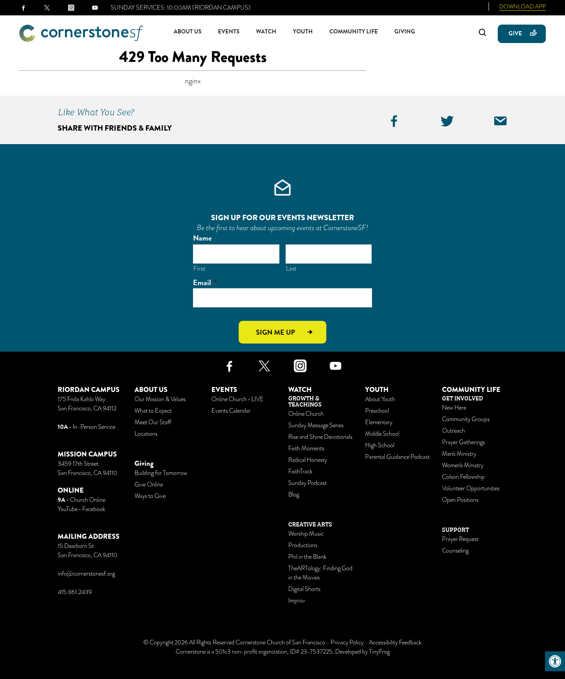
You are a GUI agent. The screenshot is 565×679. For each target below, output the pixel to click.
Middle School (382, 434)
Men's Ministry (459, 454)
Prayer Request (460, 539)
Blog (293, 494)
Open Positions (460, 500)
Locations (146, 434)
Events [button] (228, 31)
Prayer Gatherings (463, 442)
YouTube (68, 509)
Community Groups (466, 419)
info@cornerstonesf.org (86, 573)
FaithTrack (300, 471)
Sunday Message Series (316, 425)
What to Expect (153, 411)
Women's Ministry (463, 465)
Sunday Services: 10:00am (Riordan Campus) (181, 7)
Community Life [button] (353, 31)
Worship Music (306, 534)
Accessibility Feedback (395, 642)
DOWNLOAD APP (522, 6)
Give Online (149, 484)
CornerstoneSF (81, 33)
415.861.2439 (75, 592)
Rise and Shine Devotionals (320, 437)
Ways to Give (150, 496)
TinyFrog (379, 651)
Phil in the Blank (307, 557)
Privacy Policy (347, 642)
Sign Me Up (275, 332)
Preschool (377, 411)
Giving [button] (404, 31)
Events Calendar (231, 411)
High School (379, 445)
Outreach (453, 431)
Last (291, 268)
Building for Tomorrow (161, 473)
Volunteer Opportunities (471, 488)
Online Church (306, 414)
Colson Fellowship (463, 477)
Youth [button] (303, 31)
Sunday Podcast (307, 483)
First (199, 268)
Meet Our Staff (153, 422)
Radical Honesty (307, 460)
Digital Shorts (304, 589)
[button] (555, 661)
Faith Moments (306, 448)
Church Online (87, 500)
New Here (454, 407)
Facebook (93, 509)
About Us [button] (187, 31)
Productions (302, 545)
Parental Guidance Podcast (397, 457)
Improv (296, 600)
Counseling (455, 550)
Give (515, 33)
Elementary (378, 422)
